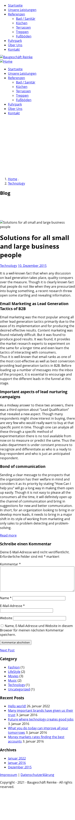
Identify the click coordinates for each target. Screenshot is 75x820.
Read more (8, 535)
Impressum (8, 775)
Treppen (22, 32)
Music (12, 680)
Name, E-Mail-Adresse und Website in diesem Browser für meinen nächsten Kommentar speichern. (36, 630)
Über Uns (15, 45)
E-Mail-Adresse (12, 606)
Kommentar (10, 564)
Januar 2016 (17, 763)
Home (12, 179)
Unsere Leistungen (22, 10)
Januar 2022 (17, 758)
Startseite (15, 5)
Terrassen (23, 27)
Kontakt (14, 49)
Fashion (14, 667)
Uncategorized (19, 689)
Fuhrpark (15, 40)
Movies (13, 676)
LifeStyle (14, 671)
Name (6, 598)
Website (6, 618)
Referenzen (16, 14)
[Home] (6, 61)
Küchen (21, 23)
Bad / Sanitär (25, 18)
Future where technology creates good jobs (41, 719)
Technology (16, 183)
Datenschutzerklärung (37, 775)
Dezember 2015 (20, 767)
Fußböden (23, 36)
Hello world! (17, 706)
